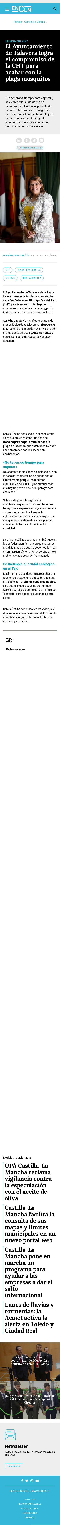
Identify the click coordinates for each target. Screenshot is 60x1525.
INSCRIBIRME (14, 1466)
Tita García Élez (32, 278)
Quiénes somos (30, 1513)
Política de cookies (30, 1509)
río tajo (10, 278)
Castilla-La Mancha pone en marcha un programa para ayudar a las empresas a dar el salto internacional (28, 1272)
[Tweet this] (34, 140)
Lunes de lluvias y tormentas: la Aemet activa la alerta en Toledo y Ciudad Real (29, 1317)
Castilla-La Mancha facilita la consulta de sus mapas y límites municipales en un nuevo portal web (30, 1224)
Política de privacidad (30, 1504)
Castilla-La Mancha (34, 21)
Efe (27, 255)
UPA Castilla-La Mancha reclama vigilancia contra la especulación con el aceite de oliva (28, 1182)
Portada (17, 21)
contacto (30, 1518)
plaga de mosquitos (29, 270)
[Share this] (27, 140)
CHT (8, 270)
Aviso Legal (30, 1500)
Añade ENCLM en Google (31, 148)
